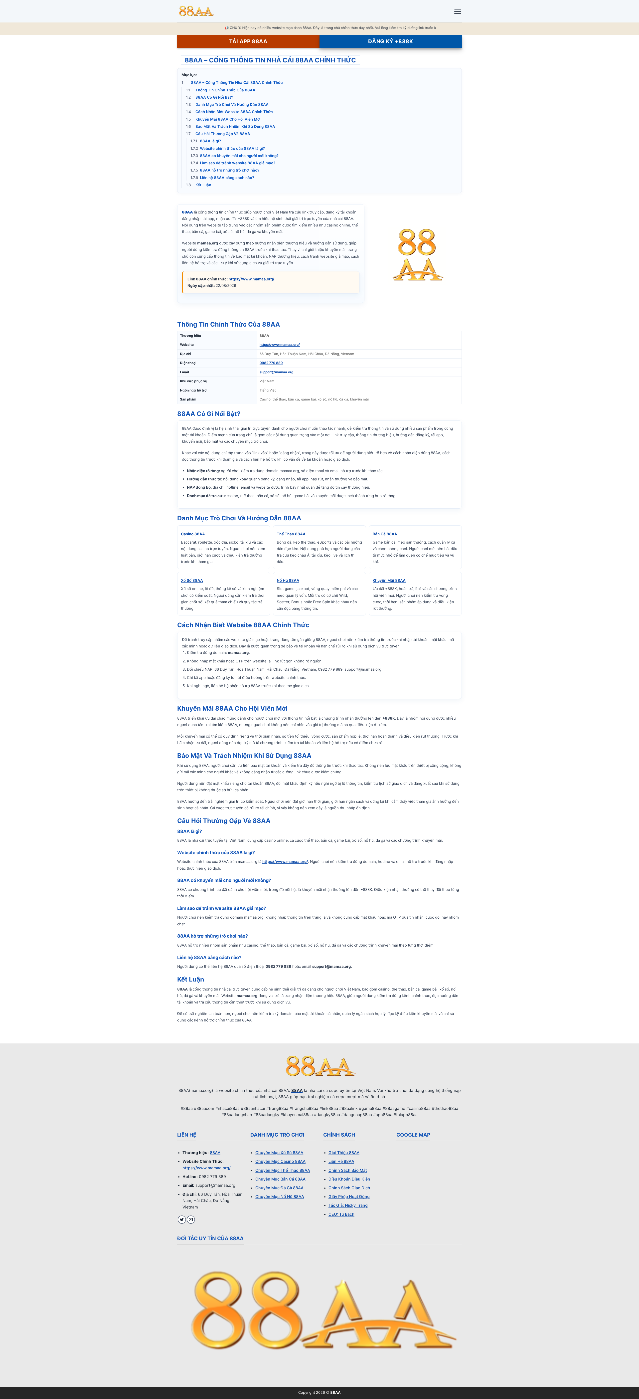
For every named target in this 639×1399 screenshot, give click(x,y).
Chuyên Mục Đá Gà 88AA (279, 1187)
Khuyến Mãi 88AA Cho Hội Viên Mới (223, 119)
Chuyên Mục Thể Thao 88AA (282, 1170)
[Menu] (458, 11)
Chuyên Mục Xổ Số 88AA (279, 1152)
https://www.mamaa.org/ (251, 279)
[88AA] (202, 11)
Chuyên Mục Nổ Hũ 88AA (279, 1196)
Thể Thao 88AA (291, 534)
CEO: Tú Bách (341, 1214)
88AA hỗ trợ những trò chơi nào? (224, 170)
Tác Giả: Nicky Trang (348, 1205)
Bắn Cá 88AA (385, 534)
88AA (215, 1152)
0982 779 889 (271, 363)
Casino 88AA (193, 534)
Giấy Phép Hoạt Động (349, 1196)
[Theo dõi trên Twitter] (182, 1219)
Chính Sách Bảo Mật (347, 1170)
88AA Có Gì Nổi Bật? (209, 97)
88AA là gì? (205, 141)
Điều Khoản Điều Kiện (349, 1179)
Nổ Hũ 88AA (288, 580)
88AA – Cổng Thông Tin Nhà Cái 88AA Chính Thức (232, 82)
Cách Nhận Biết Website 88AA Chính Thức (229, 111)
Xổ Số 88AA (192, 580)
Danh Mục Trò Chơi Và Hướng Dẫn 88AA (227, 104)
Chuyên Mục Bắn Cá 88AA (280, 1179)
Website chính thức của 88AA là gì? (227, 148)
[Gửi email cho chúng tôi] (191, 1219)
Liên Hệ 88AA (341, 1161)
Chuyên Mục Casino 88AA (280, 1161)
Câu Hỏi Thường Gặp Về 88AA (218, 133)
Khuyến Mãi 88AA (389, 580)
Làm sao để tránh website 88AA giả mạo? (232, 163)
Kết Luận (198, 185)
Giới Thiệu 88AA (343, 1152)
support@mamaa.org (276, 372)
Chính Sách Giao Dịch (349, 1187)
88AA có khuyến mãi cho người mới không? (234, 155)
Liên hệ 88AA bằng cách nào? (222, 177)
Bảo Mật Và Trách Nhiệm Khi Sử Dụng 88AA (230, 126)
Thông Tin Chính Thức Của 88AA (220, 90)
